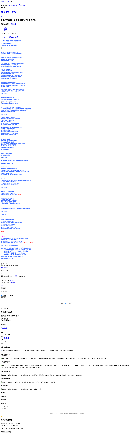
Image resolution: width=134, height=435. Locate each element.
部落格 (5, 29)
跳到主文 (3, 16)
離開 (9, 432)
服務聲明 (82, 413)
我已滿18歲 (3, 432)
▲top (2, 285)
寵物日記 (13, 24)
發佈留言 (3, 297)
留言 (17, 276)
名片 (5, 31)
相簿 (5, 27)
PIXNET (55, 413)
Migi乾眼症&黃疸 (11, 37)
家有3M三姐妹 (9, 12)
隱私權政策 (75, 413)
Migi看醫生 (13, 282)
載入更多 (3, 288)
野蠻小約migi (4, 267)
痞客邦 (14, 276)
